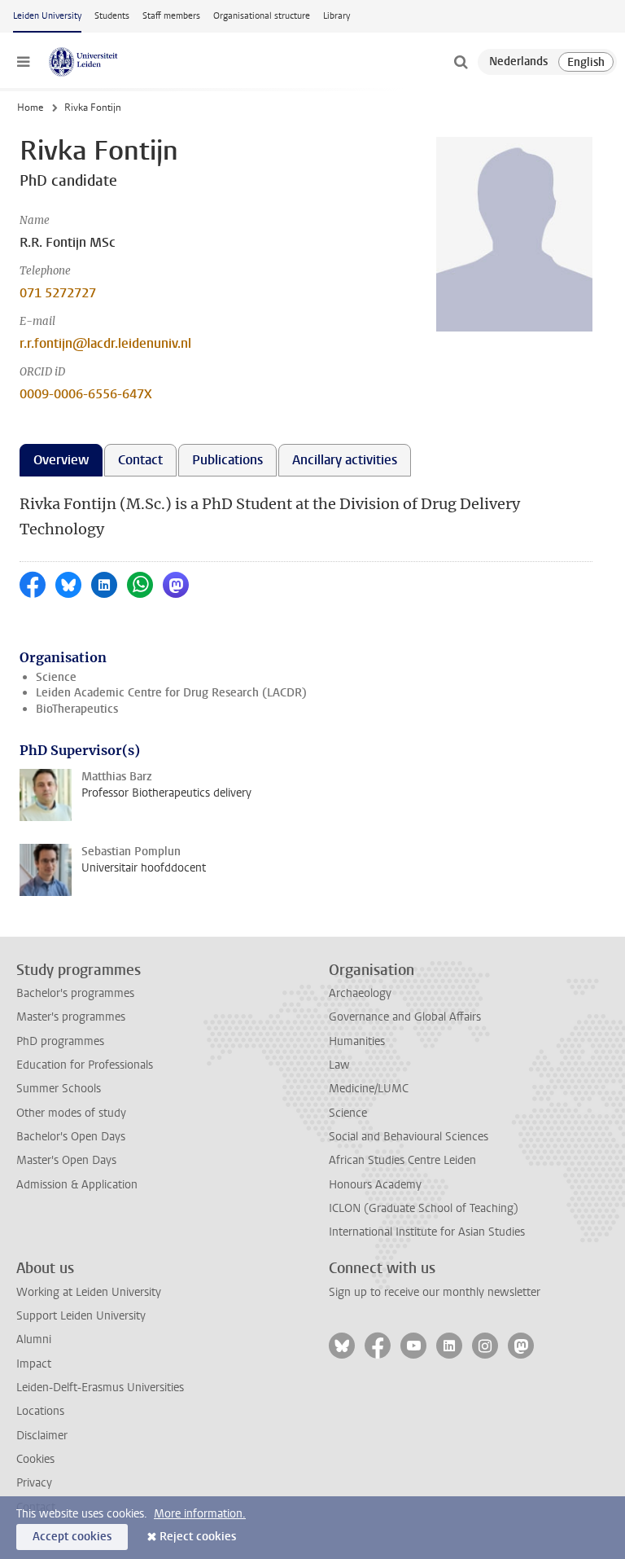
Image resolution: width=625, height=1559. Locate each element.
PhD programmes (60, 1041)
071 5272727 (58, 292)
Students (111, 16)
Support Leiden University (81, 1316)
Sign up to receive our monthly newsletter (434, 1292)
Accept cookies (72, 1536)
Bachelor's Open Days (70, 1136)
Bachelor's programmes (75, 993)
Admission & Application (77, 1184)
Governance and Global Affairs (405, 1017)
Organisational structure (261, 16)
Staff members (171, 16)
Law (339, 1065)
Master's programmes (70, 1017)
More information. (200, 1514)
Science (56, 677)
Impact (33, 1364)
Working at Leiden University (88, 1292)
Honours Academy (375, 1184)
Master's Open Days (66, 1160)
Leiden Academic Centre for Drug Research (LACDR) (171, 692)
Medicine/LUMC (369, 1088)
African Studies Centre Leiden (402, 1160)
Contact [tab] (140, 459)
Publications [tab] (227, 459)
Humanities (357, 1041)
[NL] (518, 62)
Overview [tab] (61, 459)
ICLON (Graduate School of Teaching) (423, 1208)
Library (336, 16)
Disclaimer (42, 1435)
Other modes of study (71, 1113)
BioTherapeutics (77, 709)
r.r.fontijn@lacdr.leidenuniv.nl (105, 343)
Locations (40, 1411)
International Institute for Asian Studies (427, 1232)
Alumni (33, 1339)
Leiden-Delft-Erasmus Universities (100, 1387)
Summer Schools (58, 1088)
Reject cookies (198, 1536)
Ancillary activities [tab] (344, 459)
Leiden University (47, 16)
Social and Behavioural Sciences (408, 1136)
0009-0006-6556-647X (86, 393)
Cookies (35, 1459)
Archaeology (360, 993)
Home (30, 107)
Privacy (34, 1483)
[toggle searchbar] (460, 62)
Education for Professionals (84, 1065)
